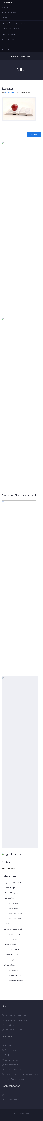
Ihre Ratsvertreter (10, 29)
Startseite (7, 2)
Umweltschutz (9, 944)
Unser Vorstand (9, 34)
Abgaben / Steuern (11, 883)
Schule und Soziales (11, 929)
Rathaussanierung (16, 919)
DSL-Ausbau (13, 975)
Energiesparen (14, 903)
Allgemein (8, 888)
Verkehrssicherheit (11, 955)
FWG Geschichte (10, 40)
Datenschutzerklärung (13, 1069)
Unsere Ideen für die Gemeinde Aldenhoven (21, 1074)
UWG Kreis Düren (10, 950)
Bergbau (12, 970)
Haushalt (12, 908)
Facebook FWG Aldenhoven (15, 1015)
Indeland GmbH (15, 980)
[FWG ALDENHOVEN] (21, 56)
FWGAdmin (9, 92)
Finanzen (7, 898)
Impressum (9, 1095)
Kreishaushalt (14, 913)
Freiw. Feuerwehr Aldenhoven (16, 1020)
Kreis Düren (9, 1025)
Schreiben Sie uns (11, 50)
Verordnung (8, 960)
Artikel (5, 7)
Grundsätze (7, 18)
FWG (6, 924)
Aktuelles (15, 854)
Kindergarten (14, 934)
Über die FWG (9, 12)
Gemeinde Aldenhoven (13, 1030)
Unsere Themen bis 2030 (14, 23)
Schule (7, 89)
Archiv (5, 45)
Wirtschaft (8, 965)
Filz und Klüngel (10, 893)
